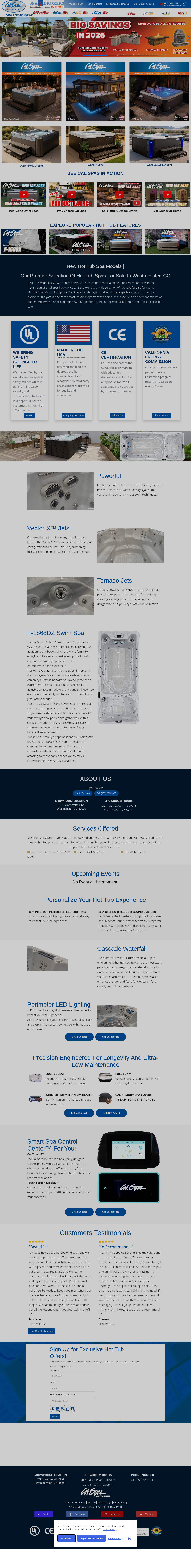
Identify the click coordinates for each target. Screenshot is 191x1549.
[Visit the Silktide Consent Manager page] (129, 1538)
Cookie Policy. (109, 1529)
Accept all (66, 1538)
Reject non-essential (91, 1538)
